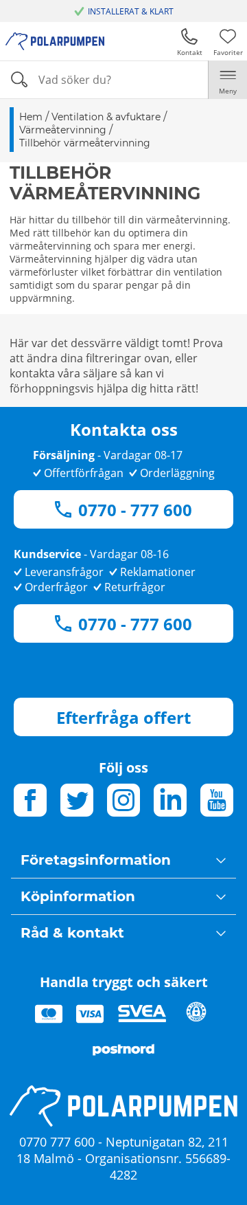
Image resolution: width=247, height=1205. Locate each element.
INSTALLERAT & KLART (131, 11)
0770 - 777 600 (135, 509)
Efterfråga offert (123, 717)
